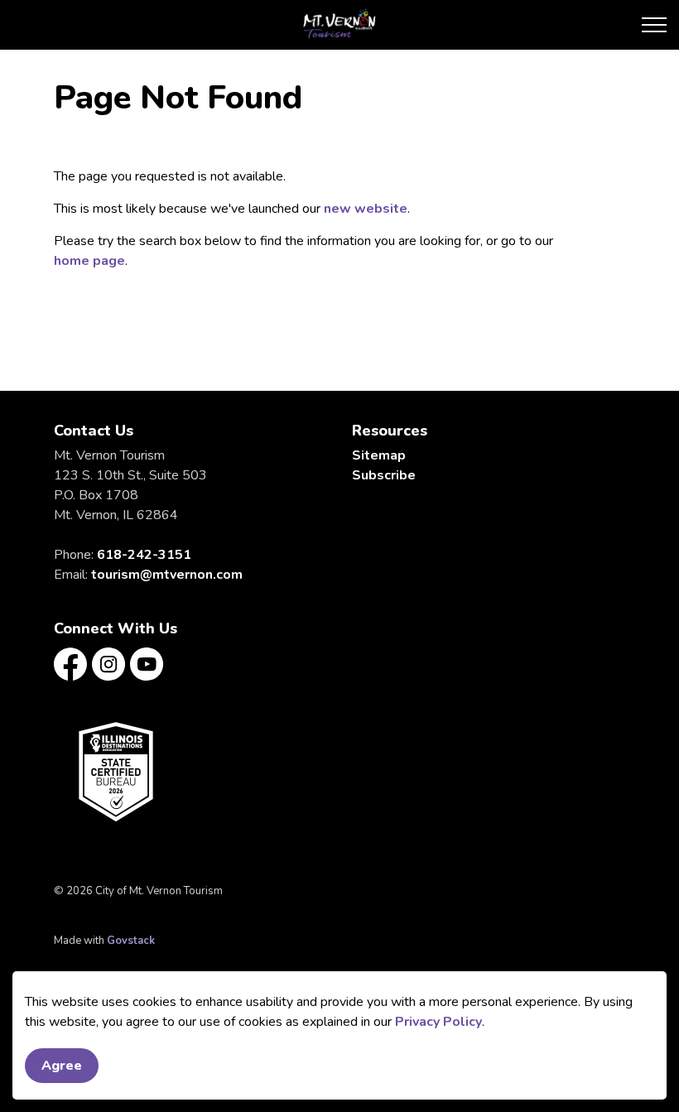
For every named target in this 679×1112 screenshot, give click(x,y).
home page (89, 261)
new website (365, 209)
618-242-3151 (144, 555)
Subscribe (384, 475)
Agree (61, 1066)
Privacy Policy (438, 1022)
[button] (116, 772)
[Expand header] (654, 25)
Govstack (131, 940)
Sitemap (379, 455)
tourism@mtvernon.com (167, 575)
